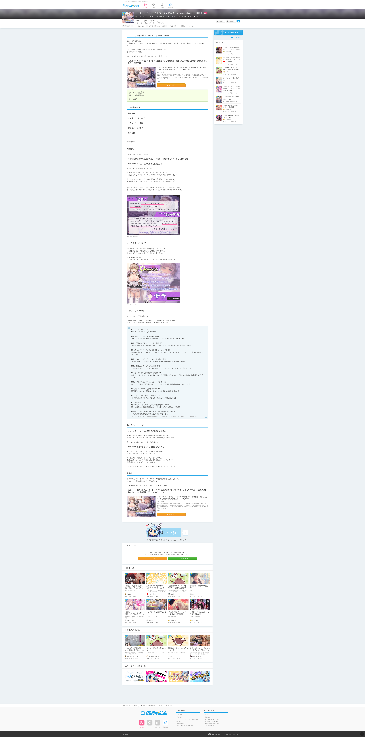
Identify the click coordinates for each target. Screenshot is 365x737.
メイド (178, 26)
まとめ (135, 705)
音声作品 (151, 26)
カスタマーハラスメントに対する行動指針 (188, 719)
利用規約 (179, 717)
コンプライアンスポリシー (212, 726)
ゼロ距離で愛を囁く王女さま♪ (231, 96)
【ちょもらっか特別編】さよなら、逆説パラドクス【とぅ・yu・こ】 (134, 650)
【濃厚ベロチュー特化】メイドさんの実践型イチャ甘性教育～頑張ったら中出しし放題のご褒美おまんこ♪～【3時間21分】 (182, 69)
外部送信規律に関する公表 (212, 723)
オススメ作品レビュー (139, 26)
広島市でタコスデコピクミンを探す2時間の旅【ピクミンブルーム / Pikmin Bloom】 (156, 588)
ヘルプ (179, 721)
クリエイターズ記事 (189, 26)
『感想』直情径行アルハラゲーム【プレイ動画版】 (178, 613)
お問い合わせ (180, 723)
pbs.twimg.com (134, 236)
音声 (197, 16)
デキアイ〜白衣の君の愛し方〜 (231, 78)
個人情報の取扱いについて (212, 721)
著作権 (207, 714)
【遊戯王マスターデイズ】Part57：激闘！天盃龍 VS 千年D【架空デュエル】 (178, 588)
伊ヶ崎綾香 (170, 26)
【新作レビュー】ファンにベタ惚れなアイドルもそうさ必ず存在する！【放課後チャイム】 (231, 88)
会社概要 (179, 714)
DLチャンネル (130, 5)
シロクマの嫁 (160, 26)
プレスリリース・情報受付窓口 (185, 726)
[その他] (241, 21)
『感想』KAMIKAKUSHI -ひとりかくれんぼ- (199, 613)
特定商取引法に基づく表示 (212, 719)
